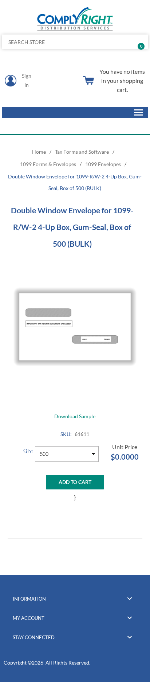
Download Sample (74, 416)
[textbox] (60, 42)
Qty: (28, 450)
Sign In (26, 80)
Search (140, 42)
